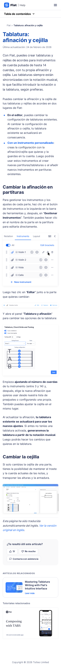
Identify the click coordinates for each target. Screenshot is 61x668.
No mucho (30, 551)
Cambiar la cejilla (21, 456)
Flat (9, 25)
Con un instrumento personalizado (30, 142)
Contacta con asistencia (25, 559)
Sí (14, 551)
